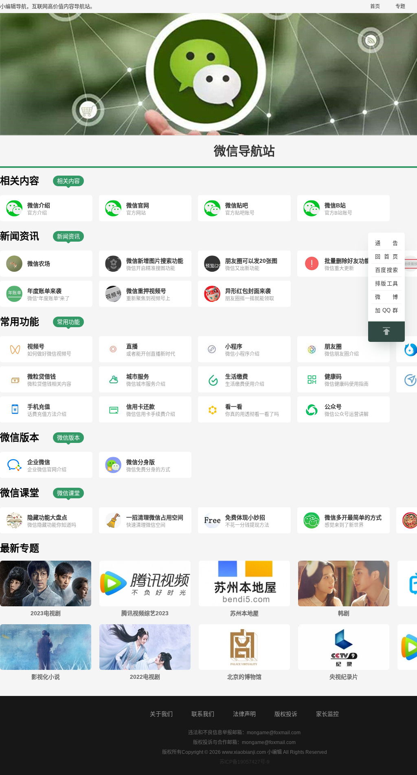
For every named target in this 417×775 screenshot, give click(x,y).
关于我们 (161, 714)
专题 (400, 6)
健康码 (333, 376)
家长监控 (327, 714)
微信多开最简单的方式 (353, 517)
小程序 (233, 346)
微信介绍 (38, 205)
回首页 (386, 256)
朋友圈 (333, 346)
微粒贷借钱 (41, 376)
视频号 (35, 346)
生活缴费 (236, 376)
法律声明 (244, 714)
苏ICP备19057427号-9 (244, 762)
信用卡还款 (140, 406)
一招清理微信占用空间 (154, 517)
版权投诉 (285, 714)
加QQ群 (386, 310)
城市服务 (137, 376)
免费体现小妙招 (245, 517)
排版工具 (386, 283)
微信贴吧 (236, 205)
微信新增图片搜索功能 (154, 261)
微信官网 (137, 205)
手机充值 (38, 406)
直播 (132, 346)
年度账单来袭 (44, 291)
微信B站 (335, 205)
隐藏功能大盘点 (47, 517)
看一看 (233, 406)
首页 (375, 6)
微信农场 (38, 263)
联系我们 (202, 714)
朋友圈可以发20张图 (251, 261)
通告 (386, 243)
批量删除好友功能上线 (353, 261)
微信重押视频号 (146, 291)
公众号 (333, 406)
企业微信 (38, 462)
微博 (386, 297)
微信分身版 (140, 462)
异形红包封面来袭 (248, 291)
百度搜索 (386, 270)
